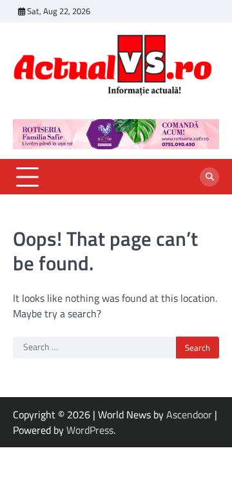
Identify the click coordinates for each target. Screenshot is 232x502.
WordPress (89, 430)
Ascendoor (189, 414)
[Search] (209, 177)
